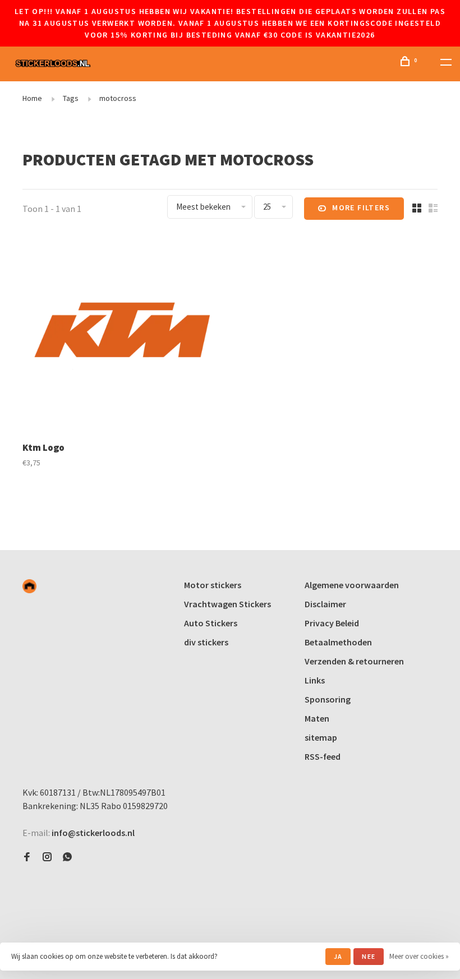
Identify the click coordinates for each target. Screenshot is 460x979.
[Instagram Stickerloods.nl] (47, 857)
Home (32, 98)
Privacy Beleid (332, 623)
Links (315, 680)
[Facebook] (26, 857)
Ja (338, 956)
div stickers (206, 642)
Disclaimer (325, 603)
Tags (71, 98)
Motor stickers (212, 584)
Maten (317, 718)
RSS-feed (323, 756)
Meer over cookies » (419, 956)
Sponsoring (328, 699)
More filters (361, 207)
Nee (368, 956)
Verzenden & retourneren (354, 661)
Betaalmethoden (338, 642)
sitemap (321, 737)
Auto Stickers (210, 623)
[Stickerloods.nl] (29, 586)
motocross (117, 98)
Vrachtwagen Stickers (227, 603)
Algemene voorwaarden (352, 584)
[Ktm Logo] (122, 334)
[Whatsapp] (67, 857)
